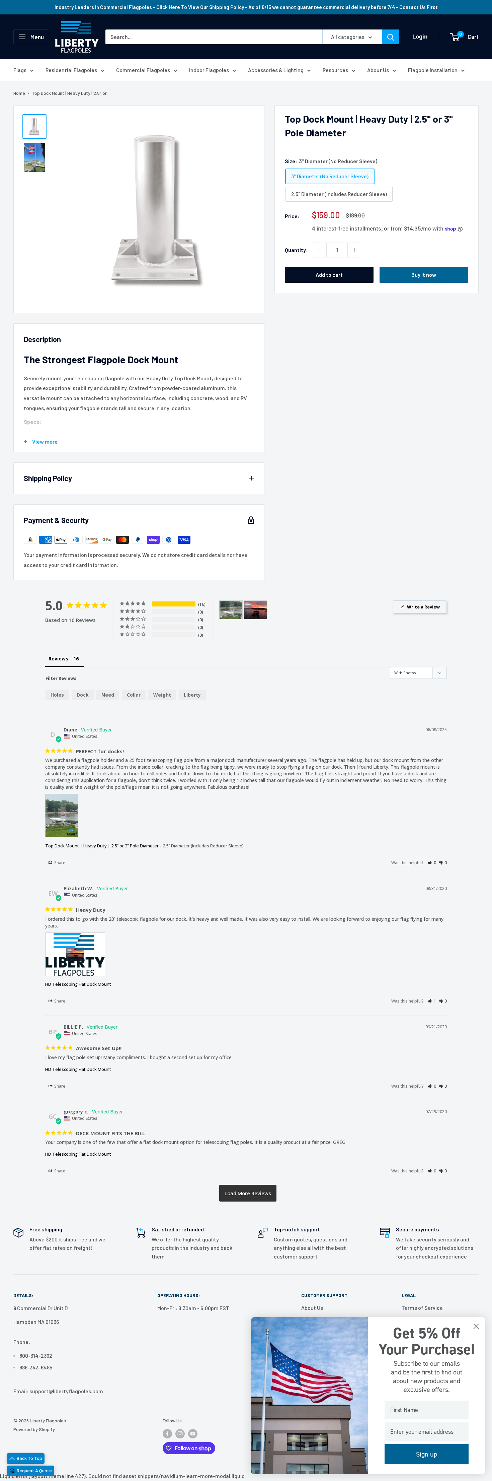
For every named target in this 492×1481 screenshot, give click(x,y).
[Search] (390, 36)
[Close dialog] (476, 1326)
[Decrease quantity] (319, 250)
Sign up (426, 1454)
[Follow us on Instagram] (180, 1433)
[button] (432, 862)
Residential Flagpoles (71, 70)
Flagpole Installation (433, 70)
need (107, 695)
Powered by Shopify (34, 1429)
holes (57, 695)
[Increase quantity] (355, 250)
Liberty (192, 695)
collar (134, 695)
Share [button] (59, 862)
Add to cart (329, 274)
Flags (19, 70)
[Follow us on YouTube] (192, 1433)
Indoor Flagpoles (209, 70)
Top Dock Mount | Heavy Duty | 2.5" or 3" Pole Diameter (102, 846)
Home (19, 93)
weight (162, 695)
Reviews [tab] (58, 658)
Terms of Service (422, 1307)
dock (83, 695)
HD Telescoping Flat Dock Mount (78, 984)
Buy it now (423, 274)
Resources (335, 70)
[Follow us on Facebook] (167, 1433)
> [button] (247, 1193)
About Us (378, 70)
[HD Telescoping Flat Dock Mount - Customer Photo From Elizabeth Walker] (255, 610)
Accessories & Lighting (276, 70)
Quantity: (296, 250)
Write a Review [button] (423, 607)
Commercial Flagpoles (143, 70)
